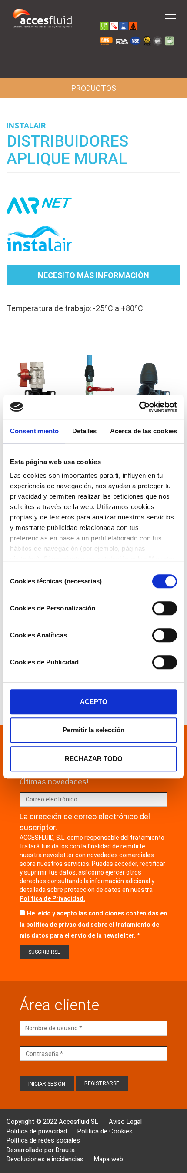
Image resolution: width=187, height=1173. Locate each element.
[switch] (164, 608)
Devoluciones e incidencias (45, 1159)
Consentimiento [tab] (34, 431)
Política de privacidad (37, 1131)
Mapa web (108, 1159)
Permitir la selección (93, 730)
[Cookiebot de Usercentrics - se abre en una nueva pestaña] (139, 406)
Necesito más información (93, 275)
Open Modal (35, 389)
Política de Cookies (105, 1131)
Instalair (26, 125)
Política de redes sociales (43, 1140)
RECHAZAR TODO (94, 758)
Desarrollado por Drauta (41, 1150)
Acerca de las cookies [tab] (143, 431)
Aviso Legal (125, 1122)
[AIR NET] (39, 210)
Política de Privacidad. (52, 898)
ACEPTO (93, 701)
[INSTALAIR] (39, 243)
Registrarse (101, 1083)
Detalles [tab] (84, 431)
